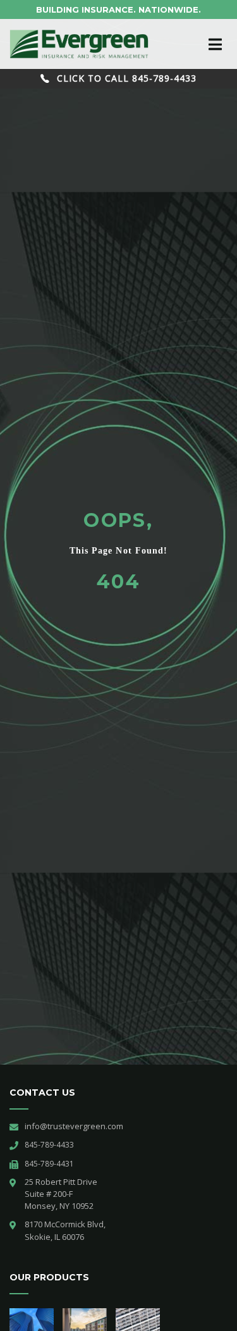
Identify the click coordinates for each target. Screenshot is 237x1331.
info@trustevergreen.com (74, 1126)
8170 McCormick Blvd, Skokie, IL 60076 (65, 1230)
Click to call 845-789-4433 (125, 78)
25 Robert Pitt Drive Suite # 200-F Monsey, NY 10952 (62, 1193)
